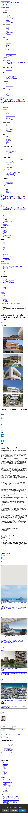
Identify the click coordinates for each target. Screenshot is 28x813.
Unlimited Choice (9, 86)
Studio (7, 39)
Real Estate (5, 10)
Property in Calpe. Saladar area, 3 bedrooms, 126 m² (11, 668)
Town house (8, 43)
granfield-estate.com (8, 750)
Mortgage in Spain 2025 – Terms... (10, 802)
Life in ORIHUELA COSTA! (9, 801)
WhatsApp (12, 2)
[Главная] (3, 305)
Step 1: (7, 83)
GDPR (19, 734)
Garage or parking (9, 32)
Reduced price (9, 51)
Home (2, 211)
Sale (1, 311)
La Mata (7, 16)
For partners (8, 95)
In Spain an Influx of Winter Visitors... (11, 800)
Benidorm (8, 21)
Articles (4, 87)
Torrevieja (8, 15)
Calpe (2, 322)
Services (5, 57)
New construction (9, 56)
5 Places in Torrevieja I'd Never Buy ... (11, 796)
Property (5, 307)
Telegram (17, 2)
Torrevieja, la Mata (7, 779)
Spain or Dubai (6, 803)
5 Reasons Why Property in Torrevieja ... (11, 797)
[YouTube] (3, 757)
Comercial (5, 772)
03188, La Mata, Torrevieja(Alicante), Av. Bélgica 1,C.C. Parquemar (9, 745)
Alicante (7, 20)
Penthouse (8, 45)
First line (7, 28)
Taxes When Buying (10, 63)
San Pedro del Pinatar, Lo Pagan (9, 786)
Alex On (2, 721)
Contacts (7, 90)
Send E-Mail (3, 736)
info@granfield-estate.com (9, 749)
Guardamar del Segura (10, 18)
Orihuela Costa (9, 17)
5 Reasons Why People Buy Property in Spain (15, 62)
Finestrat (5, 790)
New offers (8, 52)
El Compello (5, 791)
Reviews (7, 93)
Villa (7, 44)
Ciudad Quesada (9, 22)
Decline (5, 810)
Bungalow (8, 41)
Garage (4, 773)
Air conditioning (9, 34)
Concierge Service (9, 84)
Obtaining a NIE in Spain (11, 76)
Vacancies (8, 1)
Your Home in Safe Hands (11, 78)
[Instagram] (3, 755)
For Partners (3, 1)
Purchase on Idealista (10, 77)
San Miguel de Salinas (7, 787)
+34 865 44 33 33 (5, 303)
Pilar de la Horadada (7, 785)
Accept (22, 810)
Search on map (9, 55)
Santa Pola (5, 789)
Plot (6, 46)
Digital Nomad (9, 70)
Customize (14, 810)
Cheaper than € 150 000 (11, 54)
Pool (7, 31)
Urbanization (8, 29)
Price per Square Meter (10, 65)
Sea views (8, 27)
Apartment (8, 40)
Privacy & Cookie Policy (16, 807)
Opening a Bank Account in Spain (13, 75)
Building (5, 768)
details (2, 617)
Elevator (7, 33)
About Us (5, 88)
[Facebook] (3, 756)
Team (7, 92)
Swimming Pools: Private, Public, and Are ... (12, 798)
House (4, 769)
